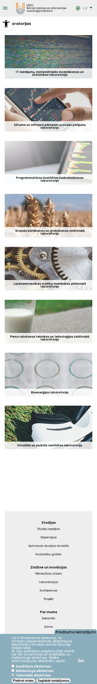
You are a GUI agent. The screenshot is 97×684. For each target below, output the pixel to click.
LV (85, 8)
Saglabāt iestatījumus (53, 680)
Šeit (81, 660)
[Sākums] (42, 8)
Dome (48, 627)
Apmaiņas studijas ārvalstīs (48, 546)
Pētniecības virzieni (48, 574)
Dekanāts (48, 618)
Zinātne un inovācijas (48, 567)
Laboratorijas (48, 582)
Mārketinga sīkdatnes (35, 670)
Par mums (48, 612)
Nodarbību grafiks (48, 554)
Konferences (48, 590)
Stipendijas (48, 537)
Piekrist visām (23, 680)
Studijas (48, 522)
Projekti (48, 599)
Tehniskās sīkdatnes (33, 675)
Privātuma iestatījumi (76, 632)
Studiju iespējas (48, 529)
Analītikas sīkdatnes (33, 666)
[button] (6, 24)
